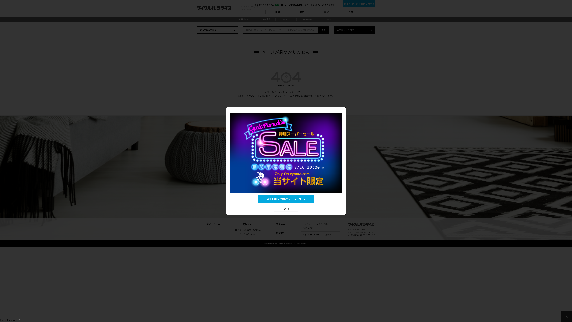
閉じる (286, 208)
